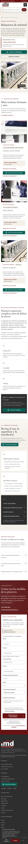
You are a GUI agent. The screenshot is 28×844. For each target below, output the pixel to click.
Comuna (5, 667)
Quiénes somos (4, 803)
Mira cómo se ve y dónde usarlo (10, 176)
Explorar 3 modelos (14, 56)
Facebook (9, 788)
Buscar (24, 9)
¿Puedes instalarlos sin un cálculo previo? (12, 571)
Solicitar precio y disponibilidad (16, 715)
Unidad (4, 682)
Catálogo (6, 17)
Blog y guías (3, 798)
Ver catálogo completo (7, 115)
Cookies (3, 808)
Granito (2, 824)
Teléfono (11, 652)
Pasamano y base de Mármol (11, 151)
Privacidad (3, 805)
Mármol (2, 820)
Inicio (2, 17)
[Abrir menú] (25, 4)
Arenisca (3, 822)
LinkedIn (14, 788)
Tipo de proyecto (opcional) (9, 689)
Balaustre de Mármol (9, 268)
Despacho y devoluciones (7, 810)
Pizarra (2, 827)
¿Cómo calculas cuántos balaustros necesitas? (10, 556)
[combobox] (13, 9)
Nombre (4, 639)
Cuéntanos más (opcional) (9, 697)
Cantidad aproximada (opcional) (10, 675)
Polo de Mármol (8, 210)
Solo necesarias (6, 840)
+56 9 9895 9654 (24, 1)
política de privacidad (9, 711)
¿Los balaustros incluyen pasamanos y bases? (11, 564)
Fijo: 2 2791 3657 (4, 769)
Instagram (4, 788)
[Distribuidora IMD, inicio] (5, 4)
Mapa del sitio (4, 801)
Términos (3, 812)
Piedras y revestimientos (6, 796)
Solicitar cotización (5, 781)
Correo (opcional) (7, 659)
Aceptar (15, 840)
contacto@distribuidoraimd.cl (9, 610)
